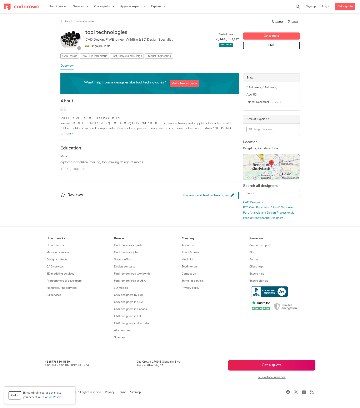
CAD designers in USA (128, 302)
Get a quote (345, 6)
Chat (271, 45)
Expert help (256, 273)
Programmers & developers (64, 280)
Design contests (57, 259)
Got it (15, 395)
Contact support (260, 245)
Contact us (189, 273)
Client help (256, 266)
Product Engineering (158, 56)
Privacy (109, 392)
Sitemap (119, 337)
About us (188, 245)
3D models (121, 288)
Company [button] (188, 238)
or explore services (272, 377)
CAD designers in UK (127, 316)
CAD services (55, 266)
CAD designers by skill (128, 295)
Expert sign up (258, 280)
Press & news (191, 252)
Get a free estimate (184, 83)
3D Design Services (260, 129)
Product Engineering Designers (263, 218)
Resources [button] (256, 238)
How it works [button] (55, 238)
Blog (252, 252)
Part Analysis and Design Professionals (268, 212)
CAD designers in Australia (131, 323)
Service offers (123, 259)
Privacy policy (190, 288)
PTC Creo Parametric (94, 56)
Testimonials (190, 266)
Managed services (58, 252)
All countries (122, 330)
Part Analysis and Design (127, 56)
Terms (122, 392)
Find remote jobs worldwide (132, 273)
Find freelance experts (128, 245)
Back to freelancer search (79, 21)
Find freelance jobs (126, 252)
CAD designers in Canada (130, 309)
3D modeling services (60, 273)
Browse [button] (119, 238)
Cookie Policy (51, 397)
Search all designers (260, 186)
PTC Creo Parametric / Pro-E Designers (268, 207)
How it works (55, 245)
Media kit (187, 259)
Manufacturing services (61, 288)
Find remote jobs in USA (130, 280)
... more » (66, 133)
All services (53, 295)
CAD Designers (253, 202)
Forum (253, 259)
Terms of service (192, 280)
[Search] (298, 6)
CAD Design (69, 56)
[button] (80, 6)
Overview (67, 65)
